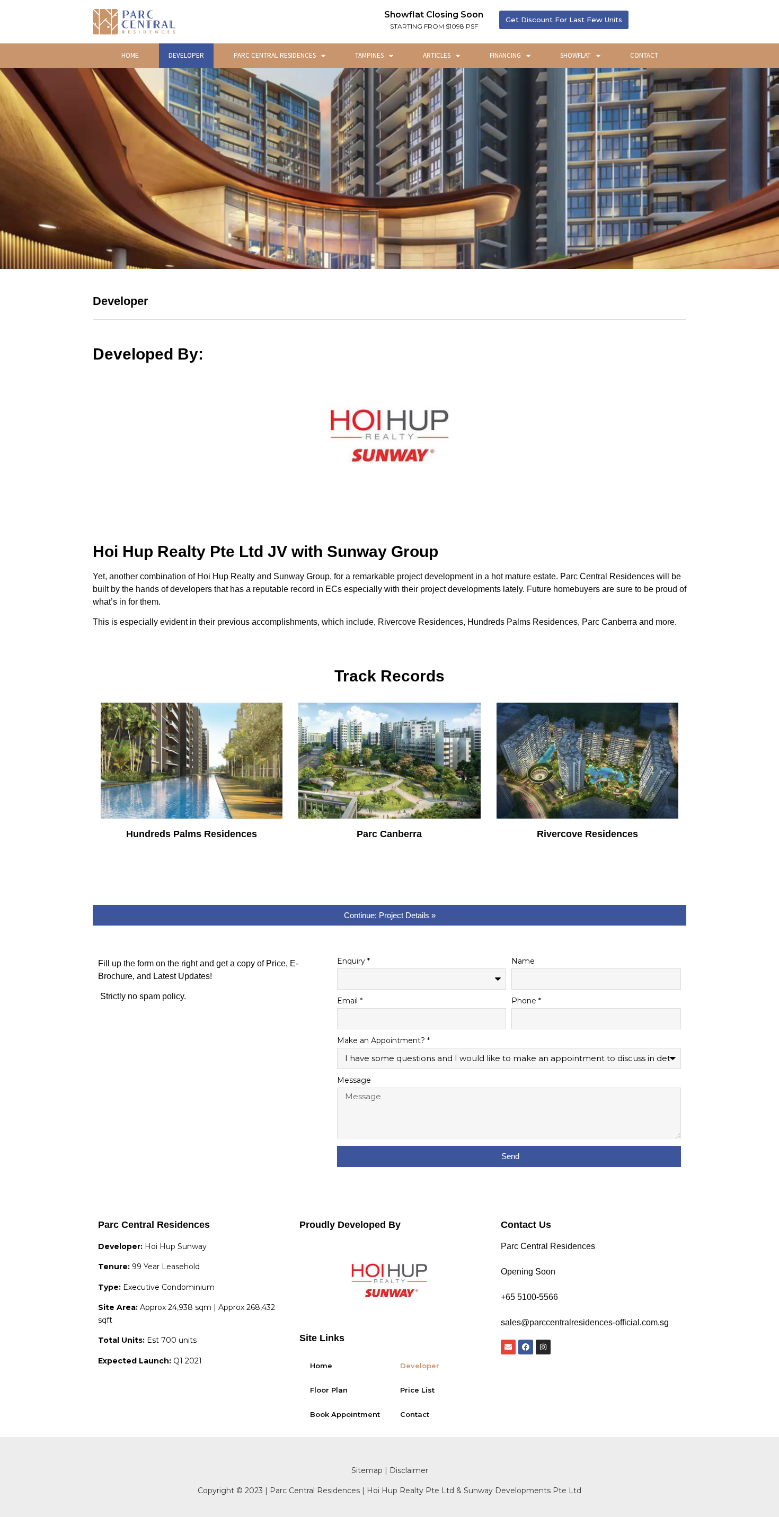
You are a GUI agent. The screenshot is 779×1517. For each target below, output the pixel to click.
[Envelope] (508, 1347)
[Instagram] (543, 1347)
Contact (644, 55)
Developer (186, 55)
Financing (505, 55)
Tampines (369, 55)
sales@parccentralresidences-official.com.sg (585, 1322)
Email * (349, 1001)
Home (130, 55)
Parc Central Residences (275, 55)
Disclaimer (409, 1470)
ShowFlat (575, 55)
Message (354, 1080)
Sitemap (367, 1470)
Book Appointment (345, 1414)
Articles (436, 55)
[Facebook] (525, 1347)
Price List (417, 1390)
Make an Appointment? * (383, 1041)
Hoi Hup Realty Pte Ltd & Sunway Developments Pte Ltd (474, 1490)
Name (523, 961)
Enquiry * (353, 961)
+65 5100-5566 (529, 1296)
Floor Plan (329, 1390)
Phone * (526, 1001)
